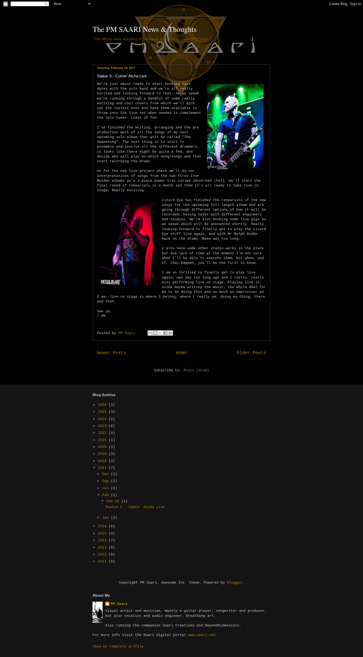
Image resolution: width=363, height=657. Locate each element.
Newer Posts (111, 353)
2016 (103, 526)
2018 (103, 461)
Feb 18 (113, 501)
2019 (103, 454)
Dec (106, 474)
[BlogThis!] (155, 333)
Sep (106, 481)
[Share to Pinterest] (170, 333)
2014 (103, 540)
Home (181, 353)
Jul (106, 488)
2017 (103, 468)
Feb (106, 495)
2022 (103, 433)
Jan (106, 518)
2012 (103, 554)
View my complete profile (117, 646)
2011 (103, 561)
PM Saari (119, 604)
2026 (103, 405)
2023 (103, 426)
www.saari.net (202, 635)
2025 (103, 412)
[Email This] (150, 333)
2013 (103, 548)
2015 (103, 533)
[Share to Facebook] (165, 333)
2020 (103, 447)
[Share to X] (160, 333)
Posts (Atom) (196, 370)
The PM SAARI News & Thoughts (145, 29)
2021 (103, 440)
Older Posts (251, 353)
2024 (103, 419)
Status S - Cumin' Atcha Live (122, 76)
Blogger (234, 583)
